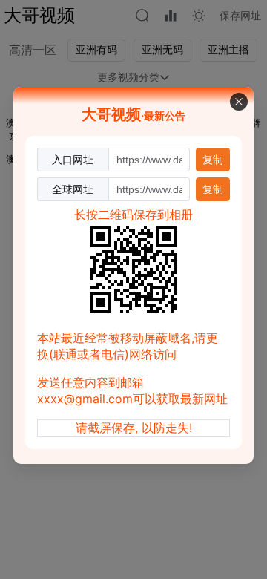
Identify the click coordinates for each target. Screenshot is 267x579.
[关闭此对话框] (239, 102)
